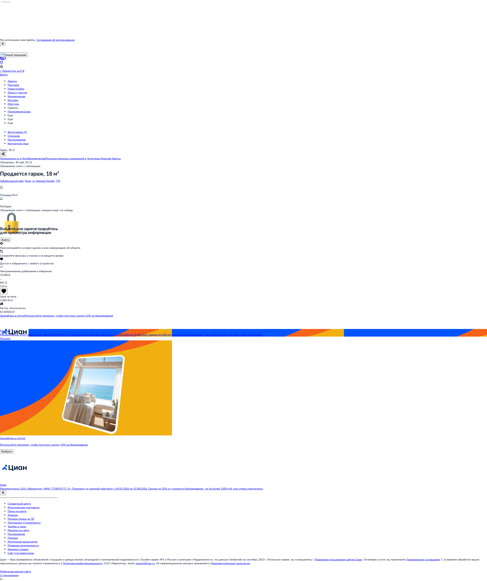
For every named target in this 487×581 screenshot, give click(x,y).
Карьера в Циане (18, 549)
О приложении (9, 575)
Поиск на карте (17, 511)
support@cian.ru (145, 563)
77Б (58, 181)
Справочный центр (19, 503)
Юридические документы (24, 507)
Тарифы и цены (17, 526)
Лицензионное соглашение (423, 559)
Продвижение (16, 534)
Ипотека (13, 100)
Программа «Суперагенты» (24, 522)
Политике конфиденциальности (82, 563)
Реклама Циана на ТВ (21, 519)
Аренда (12, 81)
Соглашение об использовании (55, 40)
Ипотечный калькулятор (23, 541)
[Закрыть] (2, 44)
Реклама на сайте (18, 530)
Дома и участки (17, 92)
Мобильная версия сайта (15, 571)
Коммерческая (16, 96)
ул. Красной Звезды (43, 181)
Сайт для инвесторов (21, 553)
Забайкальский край (11, 181)
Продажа (13, 85)
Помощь (13, 538)
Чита (28, 181)
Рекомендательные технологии (230, 563)
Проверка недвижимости (23, 545)
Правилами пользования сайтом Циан (338, 559)
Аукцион (13, 515)
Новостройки (16, 88)
